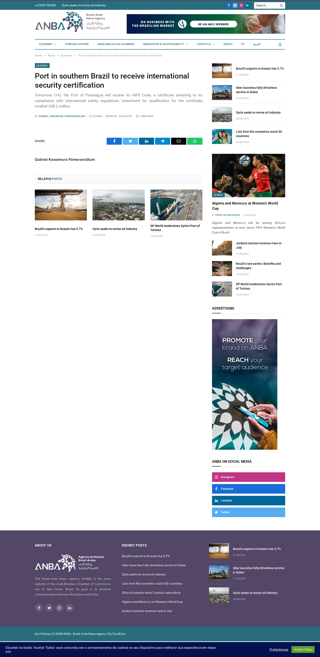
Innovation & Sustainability (163, 44)
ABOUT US (43, 545)
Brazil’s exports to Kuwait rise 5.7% (59, 229)
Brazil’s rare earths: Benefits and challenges (258, 266)
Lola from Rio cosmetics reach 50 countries (259, 134)
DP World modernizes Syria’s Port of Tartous (175, 228)
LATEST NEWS (45, 5)
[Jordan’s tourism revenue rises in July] (222, 248)
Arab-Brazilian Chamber (115, 44)
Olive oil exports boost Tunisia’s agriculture (151, 592)
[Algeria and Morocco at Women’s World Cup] (248, 175)
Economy (46, 44)
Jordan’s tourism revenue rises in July (258, 245)
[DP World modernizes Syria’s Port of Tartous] (176, 204)
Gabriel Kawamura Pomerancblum (62, 116)
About (227, 44)
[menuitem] (243, 44)
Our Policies (43, 633)
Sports (218, 195)
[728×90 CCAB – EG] (206, 32)
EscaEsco (119, 633)
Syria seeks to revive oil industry (84, 5)
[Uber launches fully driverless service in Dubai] (222, 92)
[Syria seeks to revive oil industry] (119, 204)
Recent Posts (134, 545)
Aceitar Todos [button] (303, 649)
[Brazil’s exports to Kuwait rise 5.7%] (61, 204)
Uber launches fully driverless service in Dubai (256, 90)
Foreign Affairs (77, 44)
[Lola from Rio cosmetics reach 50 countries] (222, 136)
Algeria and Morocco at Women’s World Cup (245, 205)
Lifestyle (204, 44)
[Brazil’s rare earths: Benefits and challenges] (222, 268)
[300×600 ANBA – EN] (248, 384)
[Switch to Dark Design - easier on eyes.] (280, 44)
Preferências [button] (278, 649)
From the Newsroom (227, 215)
